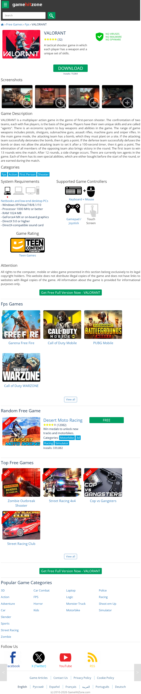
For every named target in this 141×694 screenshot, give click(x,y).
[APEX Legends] (137, 672)
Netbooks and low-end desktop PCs (24, 201)
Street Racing (10, 630)
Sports (5, 623)
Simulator (105, 610)
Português (103, 687)
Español (54, 687)
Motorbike (73, 610)
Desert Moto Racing (63, 420)
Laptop (70, 590)
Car (3, 610)
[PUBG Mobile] (103, 324)
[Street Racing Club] (21, 525)
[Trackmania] (3, 672)
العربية (86, 687)
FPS (36, 597)
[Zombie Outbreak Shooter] (21, 482)
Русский (38, 687)
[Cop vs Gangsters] (103, 482)
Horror (38, 604)
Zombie (6, 637)
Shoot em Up (107, 604)
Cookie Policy (105, 678)
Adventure (8, 604)
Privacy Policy (82, 678)
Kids (36, 610)
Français (71, 687)
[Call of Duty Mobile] (62, 324)
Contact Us (60, 678)
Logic (69, 597)
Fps (27, 24)
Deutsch (120, 687)
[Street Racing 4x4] (62, 482)
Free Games (14, 24)
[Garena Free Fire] (21, 324)
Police (103, 590)
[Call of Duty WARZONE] (21, 367)
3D (3, 590)
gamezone (27, 4)
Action (5, 597)
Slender (6, 617)
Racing (103, 597)
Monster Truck (76, 604)
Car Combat (42, 590)
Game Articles (39, 678)
